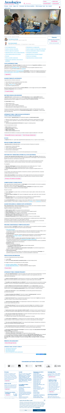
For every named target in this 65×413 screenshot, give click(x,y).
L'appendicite (8, 74)
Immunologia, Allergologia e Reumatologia (25, 393)
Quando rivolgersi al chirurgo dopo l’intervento (36, 48)
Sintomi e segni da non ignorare (12, 50)
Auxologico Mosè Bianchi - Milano (38, 397)
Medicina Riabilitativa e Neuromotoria (24, 394)
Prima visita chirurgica (10, 229)
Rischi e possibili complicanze (11, 57)
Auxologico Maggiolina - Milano (37, 376)
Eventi (44, 6)
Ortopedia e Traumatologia (23, 398)
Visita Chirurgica (54, 41)
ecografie (20, 377)
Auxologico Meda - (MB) (36, 383)
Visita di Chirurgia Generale (10, 342)
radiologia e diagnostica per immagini (24, 375)
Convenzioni (21, 6)
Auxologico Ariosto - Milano (37, 374)
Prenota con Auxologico (31, 56)
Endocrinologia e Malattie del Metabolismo (25, 392)
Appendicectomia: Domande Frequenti (34, 54)
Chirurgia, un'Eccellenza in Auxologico (13, 178)
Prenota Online (8, 268)
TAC (14, 84)
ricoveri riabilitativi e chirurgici (23, 379)
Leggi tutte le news (52, 376)
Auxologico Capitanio (17, 235)
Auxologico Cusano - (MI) (37, 382)
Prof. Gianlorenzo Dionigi (13, 39)
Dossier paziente (56, 3)
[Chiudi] (45, 400)
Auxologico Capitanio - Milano (37, 396)
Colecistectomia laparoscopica (11, 348)
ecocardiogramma (24, 377)
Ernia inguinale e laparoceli (10, 349)
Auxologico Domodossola (37, 386)
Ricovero (7, 56)
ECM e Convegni (39, 6)
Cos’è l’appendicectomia (10, 47)
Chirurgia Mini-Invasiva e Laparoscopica (13, 135)
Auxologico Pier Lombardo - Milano (38, 377)
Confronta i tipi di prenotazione (54, 43)
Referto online (55, 1)
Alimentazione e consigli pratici (32, 47)
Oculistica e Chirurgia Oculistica (23, 396)
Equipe (14, 6)
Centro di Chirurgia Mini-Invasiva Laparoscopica (14, 351)
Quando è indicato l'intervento (11, 48)
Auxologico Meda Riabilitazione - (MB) (38, 384)
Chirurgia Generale (20, 70)
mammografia (28, 376)
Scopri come (51, 391)
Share (45, 354)
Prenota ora (8, 394)
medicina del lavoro (24, 380)
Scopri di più (7, 380)
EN (60, 7)
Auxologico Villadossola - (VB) (37, 389)
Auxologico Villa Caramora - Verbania (38, 387)
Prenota (44, 1)
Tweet (38, 354)
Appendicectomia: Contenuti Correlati (34, 57)
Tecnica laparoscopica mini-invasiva (13, 54)
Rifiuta (26, 410)
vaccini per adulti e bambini (27, 378)
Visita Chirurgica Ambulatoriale (29, 135)
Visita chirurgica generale (10, 350)
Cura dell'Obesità (21, 388)
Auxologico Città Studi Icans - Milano (38, 375)
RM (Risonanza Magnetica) (25, 376)
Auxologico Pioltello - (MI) (37, 379)
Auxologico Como (35, 385)
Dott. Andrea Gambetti (12, 43)
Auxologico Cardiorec (36, 392)
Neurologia (20, 395)
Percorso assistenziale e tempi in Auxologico (35, 50)
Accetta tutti (39, 410)
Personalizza (37, 407)
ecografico (11, 84)
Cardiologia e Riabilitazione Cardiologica (25, 387)
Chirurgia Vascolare (21, 390)
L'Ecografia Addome (9, 91)
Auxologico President (36, 393)
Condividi (41, 354)
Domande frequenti (47, 3)
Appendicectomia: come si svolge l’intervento (15, 52)
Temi (47, 6)
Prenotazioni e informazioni (32, 52)
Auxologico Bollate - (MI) (37, 381)
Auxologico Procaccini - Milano (37, 378)
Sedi (25, 6)
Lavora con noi (7, 8)
